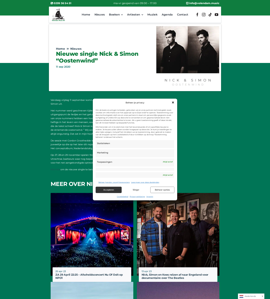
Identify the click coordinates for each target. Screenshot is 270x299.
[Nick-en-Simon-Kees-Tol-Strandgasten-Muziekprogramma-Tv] (92, 283)
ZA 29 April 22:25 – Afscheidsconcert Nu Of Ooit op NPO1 (89, 276)
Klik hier (55, 169)
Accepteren (108, 190)
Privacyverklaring (137, 196)
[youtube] (216, 14)
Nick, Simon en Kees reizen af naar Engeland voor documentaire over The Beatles (175, 276)
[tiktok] (210, 14)
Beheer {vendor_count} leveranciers (114, 182)
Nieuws (76, 48)
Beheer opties (162, 189)
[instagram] (203, 14)
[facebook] (197, 14)
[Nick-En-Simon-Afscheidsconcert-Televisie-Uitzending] (92, 194)
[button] (173, 102)
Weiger (136, 190)
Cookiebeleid (122, 196)
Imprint (149, 196)
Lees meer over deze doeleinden (145, 182)
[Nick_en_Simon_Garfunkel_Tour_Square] (178, 283)
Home (60, 48)
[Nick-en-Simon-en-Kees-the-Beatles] (178, 194)
